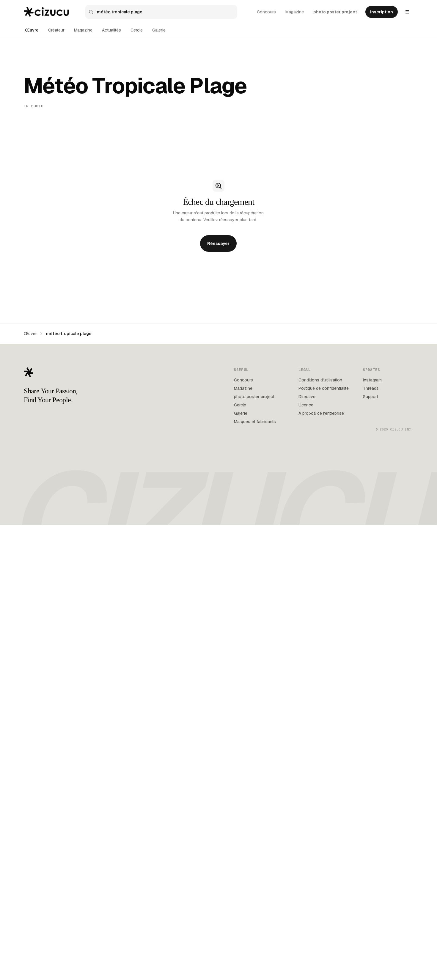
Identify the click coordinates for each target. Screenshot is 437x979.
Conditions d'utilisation (320, 380)
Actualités (111, 30)
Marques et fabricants (255, 421)
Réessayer (218, 243)
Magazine (294, 12)
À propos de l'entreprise (321, 413)
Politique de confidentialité (323, 388)
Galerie (159, 30)
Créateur (56, 30)
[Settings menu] (407, 12)
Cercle (137, 30)
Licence (305, 405)
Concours (266, 12)
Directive (306, 396)
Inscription (381, 12)
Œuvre (32, 30)
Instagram (372, 380)
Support (370, 396)
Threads (371, 388)
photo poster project (335, 12)
